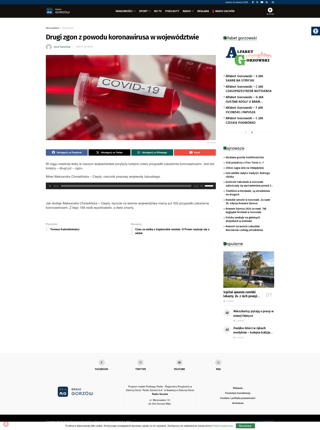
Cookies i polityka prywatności (237, 398)
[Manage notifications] (6, 424)
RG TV (158, 11)
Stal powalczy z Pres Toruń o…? (245, 162)
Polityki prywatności (222, 425)
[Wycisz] (201, 186)
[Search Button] (273, 2)
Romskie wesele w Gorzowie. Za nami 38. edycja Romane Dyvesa (248, 201)
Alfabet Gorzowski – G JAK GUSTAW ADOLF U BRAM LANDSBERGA (245, 99)
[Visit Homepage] (62, 11)
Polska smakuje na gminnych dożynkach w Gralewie (243, 219)
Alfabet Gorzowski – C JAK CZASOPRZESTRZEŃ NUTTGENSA (249, 89)
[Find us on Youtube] (179, 363)
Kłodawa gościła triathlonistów (245, 157)
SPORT (143, 11)
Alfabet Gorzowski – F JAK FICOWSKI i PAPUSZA (244, 110)
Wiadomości (68, 27)
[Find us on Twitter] (257, 2)
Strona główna (52, 27)
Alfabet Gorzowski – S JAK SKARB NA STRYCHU (244, 78)
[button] (315, 31)
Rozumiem (245, 425)
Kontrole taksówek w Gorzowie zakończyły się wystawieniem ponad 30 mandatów (249, 184)
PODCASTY (172, 11)
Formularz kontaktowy (237, 393)
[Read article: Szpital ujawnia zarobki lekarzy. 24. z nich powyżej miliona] (248, 269)
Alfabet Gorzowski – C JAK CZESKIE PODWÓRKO (244, 120)
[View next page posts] (251, 132)
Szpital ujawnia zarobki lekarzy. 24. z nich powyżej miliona (241, 294)
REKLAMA (203, 11)
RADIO (187, 11)
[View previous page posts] (245, 132)
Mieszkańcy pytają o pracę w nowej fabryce (253, 313)
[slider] (209, 186)
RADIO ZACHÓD (225, 11)
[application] (131, 186)
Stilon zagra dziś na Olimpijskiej (245, 167)
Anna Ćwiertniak (62, 46)
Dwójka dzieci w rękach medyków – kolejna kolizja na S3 (251, 330)
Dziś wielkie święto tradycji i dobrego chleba (248, 175)
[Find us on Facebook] (253, 2)
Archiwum (238, 403)
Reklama (238, 388)
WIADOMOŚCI (124, 11)
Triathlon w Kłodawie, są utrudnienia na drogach (248, 193)
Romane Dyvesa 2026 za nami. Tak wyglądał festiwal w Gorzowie (246, 210)
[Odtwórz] (50, 186)
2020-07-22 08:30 (84, 46)
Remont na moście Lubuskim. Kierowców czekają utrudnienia (244, 228)
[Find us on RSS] (267, 2)
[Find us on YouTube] (262, 2)
